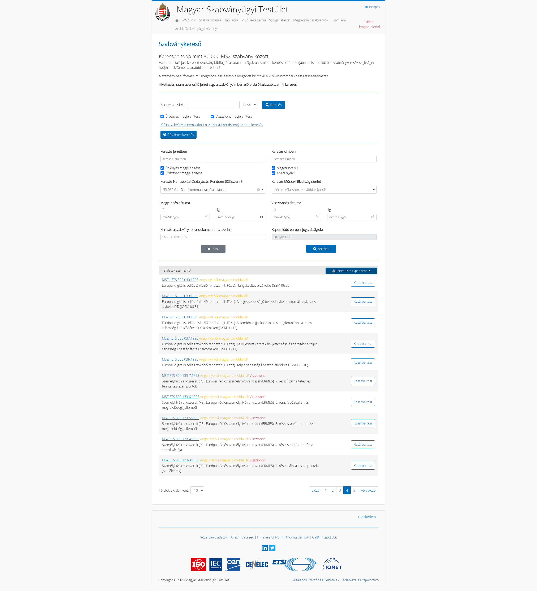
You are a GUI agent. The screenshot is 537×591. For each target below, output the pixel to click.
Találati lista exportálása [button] (351, 271)
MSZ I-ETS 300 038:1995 (180, 317)
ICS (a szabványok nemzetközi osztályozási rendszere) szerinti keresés (211, 124)
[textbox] (324, 189)
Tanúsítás (231, 20)
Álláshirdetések (242, 537)
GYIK (315, 537)
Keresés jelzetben (173, 151)
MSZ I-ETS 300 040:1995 (180, 279)
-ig (218, 209)
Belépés (374, 7)
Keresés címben (284, 151)
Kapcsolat (330, 537)
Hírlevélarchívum (269, 537)
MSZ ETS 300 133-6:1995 (180, 396)
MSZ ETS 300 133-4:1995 (180, 439)
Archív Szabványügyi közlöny (196, 28)
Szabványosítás (210, 20)
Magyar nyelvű (287, 168)
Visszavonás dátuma (286, 203)
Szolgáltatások (279, 20)
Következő (367, 490)
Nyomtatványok (297, 537)
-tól (162, 209)
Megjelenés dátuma (175, 203)
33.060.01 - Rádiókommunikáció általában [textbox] (211, 189)
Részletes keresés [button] (180, 134)
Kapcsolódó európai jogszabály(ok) (297, 229)
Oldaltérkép (367, 517)
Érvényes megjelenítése (183, 116)
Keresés (275, 104)
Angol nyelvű (286, 173)
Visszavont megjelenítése (234, 116)
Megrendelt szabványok (310, 20)
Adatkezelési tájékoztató (361, 580)
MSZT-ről (189, 20)
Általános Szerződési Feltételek (316, 580)
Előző (315, 490)
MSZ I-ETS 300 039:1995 (180, 296)
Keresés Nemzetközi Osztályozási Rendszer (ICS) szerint (201, 181)
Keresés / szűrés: (172, 104)
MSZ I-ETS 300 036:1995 (180, 359)
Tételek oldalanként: (174, 490)
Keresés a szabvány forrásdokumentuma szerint (195, 229)
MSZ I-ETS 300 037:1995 (180, 338)
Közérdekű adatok (213, 537)
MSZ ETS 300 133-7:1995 (180, 375)
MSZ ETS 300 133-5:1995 (180, 418)
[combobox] (212, 190)
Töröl (214, 249)
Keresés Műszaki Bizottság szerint (296, 181)
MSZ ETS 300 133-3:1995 (180, 460)
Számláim (339, 20)
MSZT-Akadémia (253, 20)
